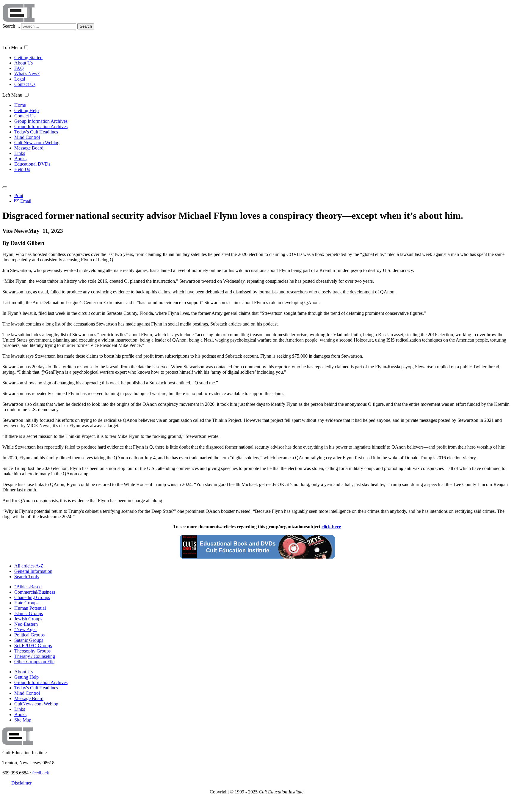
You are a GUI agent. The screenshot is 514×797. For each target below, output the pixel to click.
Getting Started (28, 57)
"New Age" (25, 629)
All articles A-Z (28, 565)
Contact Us (24, 84)
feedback (40, 772)
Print (18, 195)
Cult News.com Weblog (36, 142)
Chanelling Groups (32, 597)
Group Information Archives (41, 121)
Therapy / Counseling (34, 656)
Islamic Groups (28, 613)
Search (86, 26)
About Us (23, 62)
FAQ (19, 68)
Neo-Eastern (26, 624)
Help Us (22, 169)
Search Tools (26, 576)
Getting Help (26, 110)
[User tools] (4, 187)
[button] (26, 47)
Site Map (22, 719)
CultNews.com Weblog (36, 703)
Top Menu (12, 47)
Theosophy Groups (32, 650)
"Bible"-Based (28, 586)
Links (19, 153)
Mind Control (27, 137)
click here (331, 526)
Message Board (28, 147)
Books (20, 158)
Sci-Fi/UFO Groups (33, 645)
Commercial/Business (34, 592)
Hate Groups (26, 602)
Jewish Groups (28, 618)
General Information (33, 571)
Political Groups (29, 634)
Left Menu (12, 95)
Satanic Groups (28, 640)
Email (25, 201)
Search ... (11, 26)
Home (20, 105)
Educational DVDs (32, 163)
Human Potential (30, 608)
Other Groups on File (34, 661)
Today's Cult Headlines (36, 131)
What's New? (27, 73)
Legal (19, 78)
